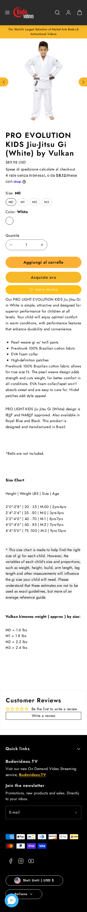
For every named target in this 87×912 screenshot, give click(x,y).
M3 (46, 202)
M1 (23, 202)
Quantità (12, 235)
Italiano (21, 894)
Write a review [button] (43, 715)
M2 (34, 202)
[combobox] (57, 15)
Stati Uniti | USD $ (38, 880)
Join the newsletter (25, 786)
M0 (11, 202)
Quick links (18, 749)
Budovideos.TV (22, 761)
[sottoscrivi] (76, 812)
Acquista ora (43, 277)
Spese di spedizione (22, 169)
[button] (7, 12)
